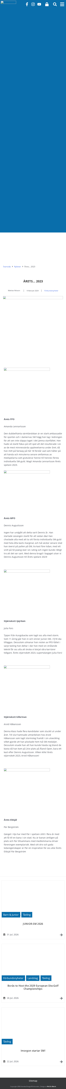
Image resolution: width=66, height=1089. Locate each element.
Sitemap (33, 1080)
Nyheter (17, 267)
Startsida (7, 267)
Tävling (27, 914)
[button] (54, 4)
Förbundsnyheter (51, 290)
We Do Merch (51, 1086)
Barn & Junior (11, 914)
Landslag (33, 978)
